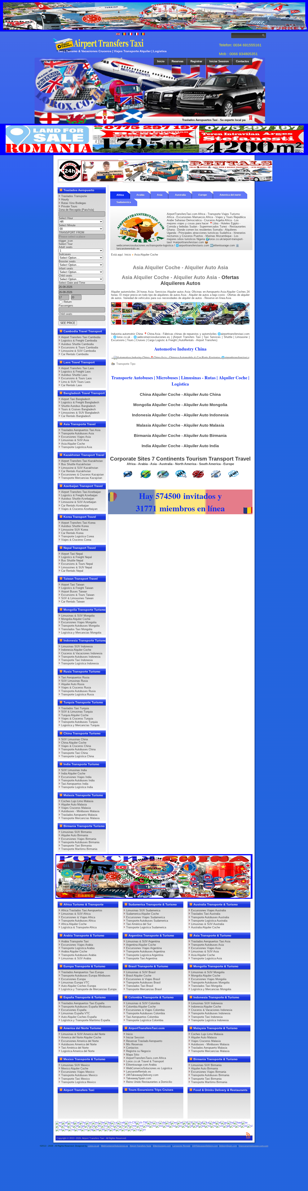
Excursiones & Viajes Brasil (143, 979)
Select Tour (65, 243)
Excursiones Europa (73, 979)
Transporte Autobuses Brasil (143, 982)
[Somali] (59, 1129)
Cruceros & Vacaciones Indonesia (81, 653)
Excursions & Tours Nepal (77, 563)
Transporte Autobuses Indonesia (80, 656)
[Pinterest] (110, 1097)
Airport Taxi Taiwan (72, 584)
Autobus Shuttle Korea (75, 526)
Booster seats (67, 261)
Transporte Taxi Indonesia (77, 660)
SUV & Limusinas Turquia (77, 711)
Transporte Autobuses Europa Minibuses (85, 975)
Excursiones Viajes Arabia (77, 944)
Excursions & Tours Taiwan (77, 594)
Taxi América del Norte (75, 1047)
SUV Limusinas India (74, 770)
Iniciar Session (219, 61)
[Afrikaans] (64, 1122)
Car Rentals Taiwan (73, 601)
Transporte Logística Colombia (144, 1020)
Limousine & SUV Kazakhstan (79, 467)
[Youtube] (86, 1097)
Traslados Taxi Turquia (75, 708)
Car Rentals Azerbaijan (75, 505)
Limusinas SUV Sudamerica (143, 910)
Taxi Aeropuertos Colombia (142, 1016)
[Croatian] (150, 1122)
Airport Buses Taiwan (74, 591)
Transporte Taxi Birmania (76, 845)
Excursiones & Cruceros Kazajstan (82, 474)
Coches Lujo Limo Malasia (77, 801)
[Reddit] (86, 1105)
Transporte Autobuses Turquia (79, 721)
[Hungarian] (64, 1125)
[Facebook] (62, 1097)
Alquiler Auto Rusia (72, 684)
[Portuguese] (195, 1125)
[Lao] (116, 1125)
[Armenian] (82, 1122)
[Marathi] (152, 1125)
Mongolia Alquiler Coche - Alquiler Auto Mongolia (180, 405)
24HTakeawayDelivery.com (205, 1146)
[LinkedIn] (62, 1105)
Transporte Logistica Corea (77, 536)
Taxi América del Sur (138, 924)
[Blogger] (78, 1105)
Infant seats (66, 268)
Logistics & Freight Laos (76, 371)
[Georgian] (206, 1122)
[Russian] (213, 1125)
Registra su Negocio (138, 1051)
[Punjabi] (201, 1125)
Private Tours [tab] (69, 206)
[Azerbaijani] (89, 1122)
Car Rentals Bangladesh (76, 416)
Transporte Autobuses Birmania (80, 842)
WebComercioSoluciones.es (114, 1146)
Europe (202, 195)
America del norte (230, 195)
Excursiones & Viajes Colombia (145, 1010)
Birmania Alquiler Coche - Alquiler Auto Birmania (180, 435)
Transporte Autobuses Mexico (79, 1075)
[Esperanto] (174, 1122)
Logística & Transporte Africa (79, 927)
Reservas (177, 61)
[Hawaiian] (237, 1122)
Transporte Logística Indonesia (80, 663)
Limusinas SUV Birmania (76, 832)
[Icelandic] (70, 1125)
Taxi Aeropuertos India (74, 783)
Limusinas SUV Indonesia (77, 646)
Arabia (140, 195)
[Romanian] (207, 1125)
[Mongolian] (159, 1125)
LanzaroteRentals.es (138, 1071)
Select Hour (66, 218)
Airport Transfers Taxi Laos (77, 368)
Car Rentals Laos (71, 385)
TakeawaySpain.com (138, 1078)
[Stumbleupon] (94, 1105)
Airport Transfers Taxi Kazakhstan (82, 460)
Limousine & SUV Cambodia (78, 350)
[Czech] (156, 1122)
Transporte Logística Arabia (77, 948)
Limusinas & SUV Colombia (143, 1003)
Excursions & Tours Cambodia (79, 347)
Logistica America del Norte (77, 1051)
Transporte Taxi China (74, 753)
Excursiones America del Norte (80, 1041)
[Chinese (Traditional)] (141, 1122)
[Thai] (101, 1129)
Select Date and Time (72, 282)
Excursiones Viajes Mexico (77, 1071)
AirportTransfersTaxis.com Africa (146, 1058)
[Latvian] (121, 1125)
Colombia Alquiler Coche (141, 1006)
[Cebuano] (121, 1122)
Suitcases (65, 254)
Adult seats (65, 247)
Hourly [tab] (65, 199)
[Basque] (95, 1122)
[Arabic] (76, 1122)
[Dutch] (168, 1122)
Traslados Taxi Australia (205, 913)
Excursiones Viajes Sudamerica (145, 917)
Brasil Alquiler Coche (138, 975)
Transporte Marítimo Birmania (79, 849)
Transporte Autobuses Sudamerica (147, 920)
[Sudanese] (71, 1129)
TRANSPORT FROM (71, 232)
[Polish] (190, 1125)
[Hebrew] (244, 1122)
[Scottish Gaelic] (226, 1125)
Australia (180, 195)
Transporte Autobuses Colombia (145, 1013)
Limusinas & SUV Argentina (143, 941)
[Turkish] (106, 1129)
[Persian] (184, 1125)
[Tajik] (90, 1129)
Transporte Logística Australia (209, 920)
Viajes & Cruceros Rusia (76, 687)
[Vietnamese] (130, 1129)
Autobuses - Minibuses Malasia (80, 811)
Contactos (242, 61)
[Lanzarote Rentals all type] (230, 180)
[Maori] (146, 1125)
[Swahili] (77, 1129)
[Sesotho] (238, 1125)
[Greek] (218, 1122)
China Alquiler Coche (73, 742)
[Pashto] (178, 1125)
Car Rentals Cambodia (74, 354)
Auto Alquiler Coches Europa (78, 985)
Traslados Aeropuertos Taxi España (82, 1003)
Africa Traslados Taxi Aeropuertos (81, 910)
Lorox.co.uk (93, 1146)
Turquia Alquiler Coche (74, 715)
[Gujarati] (224, 1122)
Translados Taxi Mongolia (76, 629)
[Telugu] (96, 1129)
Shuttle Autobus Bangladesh (78, 406)
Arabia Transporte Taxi (75, 941)
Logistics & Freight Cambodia (79, 340)
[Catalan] (114, 1122)
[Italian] (86, 1125)
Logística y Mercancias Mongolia (81, 632)
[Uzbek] (124, 1129)
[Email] (102, 1105)
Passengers (66, 305)
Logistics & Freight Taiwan (77, 588)
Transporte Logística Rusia (77, 694)
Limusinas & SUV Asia (75, 440)
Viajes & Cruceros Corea (76, 539)
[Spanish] (65, 1129)
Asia (159, 195)
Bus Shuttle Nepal (72, 560)
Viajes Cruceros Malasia (76, 807)
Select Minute (67, 225)
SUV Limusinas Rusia (74, 680)
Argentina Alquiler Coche (141, 944)
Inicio (160, 61)
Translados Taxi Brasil (139, 985)
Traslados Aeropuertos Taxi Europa (82, 972)
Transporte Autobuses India (77, 780)
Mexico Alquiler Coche (74, 1068)
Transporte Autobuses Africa (78, 920)
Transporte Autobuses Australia (210, 917)
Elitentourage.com (162, 1146)
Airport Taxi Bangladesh (75, 399)
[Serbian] (232, 1125)
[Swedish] (84, 1129)
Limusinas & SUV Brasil (140, 972)
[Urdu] (118, 1129)
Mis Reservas (134, 1044)
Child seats (65, 275)
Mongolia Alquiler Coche (75, 619)
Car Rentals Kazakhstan (76, 471)
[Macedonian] (132, 1125)
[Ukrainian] (112, 1129)
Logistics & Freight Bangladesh (80, 402)
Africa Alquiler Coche (74, 924)
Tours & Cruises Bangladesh (78, 409)
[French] (194, 1122)
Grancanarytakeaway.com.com (253, 1146)
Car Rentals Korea (72, 533)
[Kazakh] (98, 1125)
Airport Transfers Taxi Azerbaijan (81, 492)
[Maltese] (139, 1125)
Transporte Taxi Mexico (75, 1078)
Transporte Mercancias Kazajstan (81, 477)
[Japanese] (92, 1125)
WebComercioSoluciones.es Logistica (149, 1068)
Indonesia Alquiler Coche (76, 649)
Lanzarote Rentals (181, 1146)
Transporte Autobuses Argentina (145, 951)
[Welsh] (136, 1129)
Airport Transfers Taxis (140, 1146)
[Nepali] (166, 1125)
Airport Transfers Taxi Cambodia (80, 337)
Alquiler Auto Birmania (74, 835)
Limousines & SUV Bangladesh (80, 412)
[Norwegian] (172, 1125)
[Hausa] (230, 1122)
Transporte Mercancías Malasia (80, 818)
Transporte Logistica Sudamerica (146, 927)
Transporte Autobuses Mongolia (80, 625)
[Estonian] (180, 1122)
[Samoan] (219, 1125)
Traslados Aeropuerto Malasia (79, 814)
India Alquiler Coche (73, 773)
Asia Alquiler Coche (73, 443)
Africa (120, 195)
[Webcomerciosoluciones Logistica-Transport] (165, 180)
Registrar (196, 61)
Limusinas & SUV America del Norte (83, 1034)
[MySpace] (78, 1113)
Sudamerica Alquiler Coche (142, 913)
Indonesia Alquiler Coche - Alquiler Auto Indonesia (180, 415)
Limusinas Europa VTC (75, 982)
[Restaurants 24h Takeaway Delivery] (100, 180)
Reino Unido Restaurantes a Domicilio (149, 1081)
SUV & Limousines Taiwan (77, 598)
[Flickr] (70, 1113)
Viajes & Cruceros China (76, 746)
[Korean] (104, 1125)
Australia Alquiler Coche (205, 927)
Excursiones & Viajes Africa (78, 917)
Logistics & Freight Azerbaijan (79, 495)
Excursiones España (73, 1010)
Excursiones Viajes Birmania (78, 838)
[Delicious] (70, 1105)
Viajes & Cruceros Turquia (77, 718)
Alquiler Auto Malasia (74, 804)
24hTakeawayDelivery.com (142, 1075)
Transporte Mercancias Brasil (144, 989)
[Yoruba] (142, 1129)
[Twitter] (70, 1097)
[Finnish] (190, 1122)
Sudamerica (123, 202)
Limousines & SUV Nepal (76, 567)
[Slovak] (244, 1125)
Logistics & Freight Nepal (76, 557)
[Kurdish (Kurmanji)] (110, 1125)
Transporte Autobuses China (78, 749)
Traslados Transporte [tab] (74, 196)
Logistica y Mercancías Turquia (80, 725)
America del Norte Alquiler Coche (81, 1037)
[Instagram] (102, 1097)
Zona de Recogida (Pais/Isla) (76, 209)
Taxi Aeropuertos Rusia (75, 677)
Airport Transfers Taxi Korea (78, 522)
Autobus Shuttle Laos (74, 375)
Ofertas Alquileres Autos (199, 280)
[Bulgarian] (108, 1122)
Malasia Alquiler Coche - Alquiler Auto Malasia (180, 425)
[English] (59, 1122)
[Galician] (200, 1122)
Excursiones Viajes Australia (208, 910)
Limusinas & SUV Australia (207, 924)
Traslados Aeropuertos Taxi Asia (80, 430)
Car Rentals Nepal (72, 570)
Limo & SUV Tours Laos (76, 381)
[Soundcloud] (94, 1097)
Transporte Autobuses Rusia (78, 691)
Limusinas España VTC (75, 1013)
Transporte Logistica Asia (76, 447)
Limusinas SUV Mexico (75, 1065)
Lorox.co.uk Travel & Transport (145, 1061)
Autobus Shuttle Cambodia (77, 344)
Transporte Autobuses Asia (77, 433)
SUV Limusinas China (74, 739)
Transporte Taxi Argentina (141, 958)
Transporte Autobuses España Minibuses (86, 1006)
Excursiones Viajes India (76, 777)
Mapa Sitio (132, 1054)
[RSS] (110, 1105)
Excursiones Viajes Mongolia (78, 622)
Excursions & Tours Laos (76, 378)
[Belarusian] (101, 1122)
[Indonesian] (75, 1125)
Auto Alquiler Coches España (79, 1016)
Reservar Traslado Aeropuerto (144, 1041)
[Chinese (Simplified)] (130, 1122)
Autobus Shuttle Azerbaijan (77, 498)
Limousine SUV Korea (74, 529)
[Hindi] (58, 1125)
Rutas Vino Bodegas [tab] (73, 203)
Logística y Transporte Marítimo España (85, 1020)
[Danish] (162, 1122)
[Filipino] (185, 1122)
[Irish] (81, 1125)
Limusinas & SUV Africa (76, 913)
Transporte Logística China (77, 756)
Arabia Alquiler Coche (74, 951)
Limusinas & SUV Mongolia (77, 615)
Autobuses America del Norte (79, 1044)
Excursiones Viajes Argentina (144, 948)
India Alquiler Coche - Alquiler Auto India (180, 446)
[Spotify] (62, 1113)
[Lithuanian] (126, 1125)
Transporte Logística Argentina (144, 955)
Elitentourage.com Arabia (141, 1064)
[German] (212, 1122)
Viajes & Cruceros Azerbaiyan (79, 508)
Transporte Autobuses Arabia (78, 955)
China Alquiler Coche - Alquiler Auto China (180, 394)
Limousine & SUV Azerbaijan (78, 502)
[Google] (78, 1097)
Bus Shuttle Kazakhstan (76, 464)
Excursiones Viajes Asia (76, 436)
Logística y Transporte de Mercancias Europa (88, 989)
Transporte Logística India (77, 787)
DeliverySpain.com (228, 1146)
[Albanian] (70, 1122)
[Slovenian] (249, 1125)
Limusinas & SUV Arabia (76, 958)
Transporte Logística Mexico (78, 1082)
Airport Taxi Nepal (72, 553)
